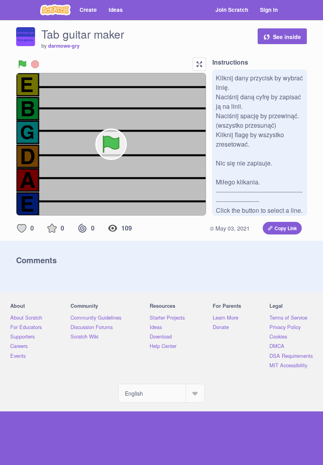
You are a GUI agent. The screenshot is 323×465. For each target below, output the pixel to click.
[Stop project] (35, 64)
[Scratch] (55, 10)
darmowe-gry (64, 45)
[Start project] (22, 64)
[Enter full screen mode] (199, 64)
